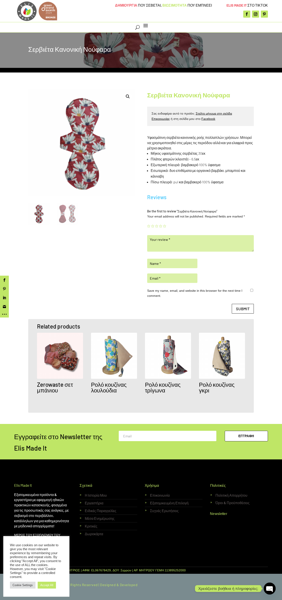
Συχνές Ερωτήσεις (164, 511)
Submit (243, 308)
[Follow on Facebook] (246, 14)
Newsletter (218, 514)
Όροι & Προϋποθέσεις (232, 503)
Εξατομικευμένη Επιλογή (169, 503)
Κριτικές (91, 526)
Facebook (208, 119)
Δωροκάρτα (94, 534)
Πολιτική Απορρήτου (231, 495)
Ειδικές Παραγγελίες (100, 511)
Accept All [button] (46, 585)
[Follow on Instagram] (255, 14)
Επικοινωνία (160, 495)
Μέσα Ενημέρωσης (100, 518)
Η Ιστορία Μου (96, 495)
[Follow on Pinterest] (264, 14)
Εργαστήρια (94, 503)
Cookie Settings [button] (23, 585)
